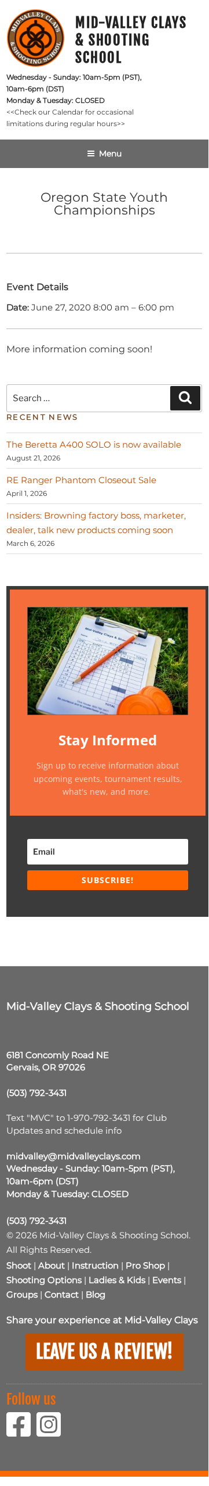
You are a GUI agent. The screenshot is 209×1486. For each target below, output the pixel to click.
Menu (110, 153)
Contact (62, 1294)
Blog (95, 1294)
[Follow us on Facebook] (21, 1431)
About (51, 1265)
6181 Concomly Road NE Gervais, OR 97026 (57, 1061)
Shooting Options (44, 1279)
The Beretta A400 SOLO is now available (93, 444)
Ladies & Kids (117, 1279)
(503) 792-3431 (36, 1092)
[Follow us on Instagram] (51, 1431)
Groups (22, 1294)
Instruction (95, 1265)
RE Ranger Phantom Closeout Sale (81, 479)
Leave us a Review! (104, 1351)
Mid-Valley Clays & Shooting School (131, 40)
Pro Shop (145, 1265)
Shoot (18, 1265)
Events (166, 1279)
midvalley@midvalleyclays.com (73, 1156)
